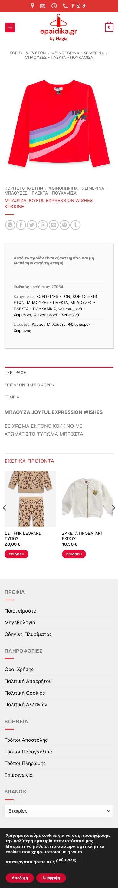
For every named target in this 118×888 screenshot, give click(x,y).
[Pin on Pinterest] (65, 225)
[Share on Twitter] (32, 225)
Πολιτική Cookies (25, 693)
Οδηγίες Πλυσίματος (28, 634)
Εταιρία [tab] (12, 397)
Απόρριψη (51, 878)
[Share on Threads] (43, 225)
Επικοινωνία (19, 775)
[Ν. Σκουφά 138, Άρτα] (33, 6)
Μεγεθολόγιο (20, 622)
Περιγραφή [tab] (15, 372)
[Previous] (4, 519)
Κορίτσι (38, 324)
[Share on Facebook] (21, 225)
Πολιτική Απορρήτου (28, 681)
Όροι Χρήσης (19, 669)
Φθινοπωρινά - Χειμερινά (77, 53)
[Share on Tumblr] (75, 225)
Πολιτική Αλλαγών (26, 704)
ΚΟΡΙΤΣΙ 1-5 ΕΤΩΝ (53, 296)
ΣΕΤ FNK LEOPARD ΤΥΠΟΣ (23, 536)
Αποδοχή (20, 878)
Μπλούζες (56, 324)
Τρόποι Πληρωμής (25, 763)
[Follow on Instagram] (78, 6)
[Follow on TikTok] (84, 6)
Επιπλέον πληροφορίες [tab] (30, 385)
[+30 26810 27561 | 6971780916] (66, 6)
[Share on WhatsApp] (10, 225)
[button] (10, 28)
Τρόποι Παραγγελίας (28, 752)
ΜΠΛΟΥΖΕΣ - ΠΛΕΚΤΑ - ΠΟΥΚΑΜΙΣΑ (59, 57)
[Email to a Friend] (54, 225)
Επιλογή (16, 554)
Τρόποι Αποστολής (26, 740)
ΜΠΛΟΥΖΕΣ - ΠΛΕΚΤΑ (47, 302)
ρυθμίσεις (66, 860)
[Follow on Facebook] (72, 6)
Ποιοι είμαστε (20, 611)
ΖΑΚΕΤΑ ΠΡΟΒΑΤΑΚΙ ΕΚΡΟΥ (82, 536)
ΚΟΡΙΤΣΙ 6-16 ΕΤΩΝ (28, 53)
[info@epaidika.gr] (43, 6)
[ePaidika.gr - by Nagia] (59, 27)
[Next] (113, 519)
